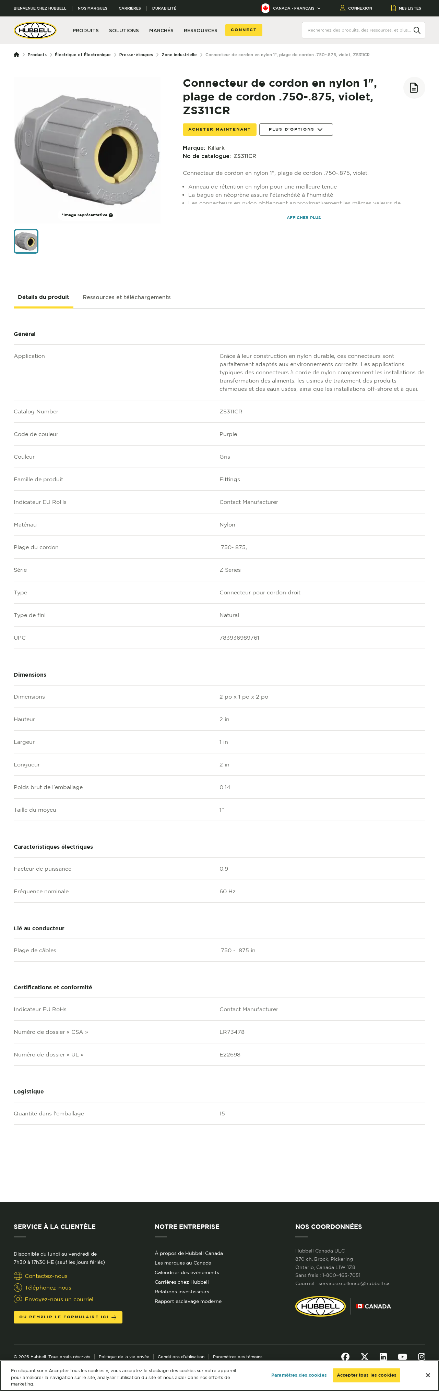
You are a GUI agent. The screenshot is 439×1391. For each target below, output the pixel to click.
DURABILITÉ (164, 8)
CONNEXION (360, 8)
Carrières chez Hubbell (182, 1282)
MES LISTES (410, 8)
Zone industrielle (179, 54)
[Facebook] (345, 1356)
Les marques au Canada (183, 1263)
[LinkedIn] (383, 1356)
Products (37, 54)
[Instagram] (421, 1356)
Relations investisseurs (182, 1291)
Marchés (161, 30)
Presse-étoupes (136, 54)
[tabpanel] (219, 755)
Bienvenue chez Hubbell (40, 8)
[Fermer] (428, 1375)
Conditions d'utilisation (181, 1356)
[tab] (43, 298)
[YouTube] (402, 1356)
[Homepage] (18, 55)
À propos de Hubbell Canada (189, 1253)
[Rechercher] (417, 30)
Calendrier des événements (187, 1272)
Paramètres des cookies (299, 1375)
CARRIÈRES (130, 8)
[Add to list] (414, 88)
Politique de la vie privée (124, 1356)
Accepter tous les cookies (366, 1375)
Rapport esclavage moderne (188, 1301)
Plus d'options (292, 129)
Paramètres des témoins (237, 1356)
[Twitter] (364, 1356)
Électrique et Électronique (83, 54)
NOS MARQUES (92, 8)
